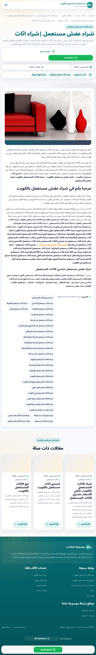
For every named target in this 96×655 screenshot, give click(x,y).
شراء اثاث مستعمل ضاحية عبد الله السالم (37, 348)
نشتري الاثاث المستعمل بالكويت (83, 580)
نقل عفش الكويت (40, 580)
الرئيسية (91, 15)
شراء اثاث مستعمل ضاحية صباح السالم (38, 337)
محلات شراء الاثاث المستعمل (19, 421)
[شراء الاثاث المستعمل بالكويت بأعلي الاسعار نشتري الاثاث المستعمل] (79, 463)
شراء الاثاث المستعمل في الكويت (40, 393)
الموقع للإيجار (69, 57)
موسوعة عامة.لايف (87, 610)
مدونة (92, 590)
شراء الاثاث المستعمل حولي (42, 387)
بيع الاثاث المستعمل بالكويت (22, 487)
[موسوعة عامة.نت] (89, 547)
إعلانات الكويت (66, 15)
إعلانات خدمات (80, 15)
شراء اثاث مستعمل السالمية (42, 314)
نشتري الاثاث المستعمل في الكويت (53, 245)
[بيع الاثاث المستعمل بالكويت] (16, 463)
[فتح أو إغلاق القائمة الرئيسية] (6, 5)
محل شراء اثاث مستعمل (44, 421)
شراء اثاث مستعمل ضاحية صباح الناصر (38, 342)
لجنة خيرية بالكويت (39, 575)
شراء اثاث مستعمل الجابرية (17, 303)
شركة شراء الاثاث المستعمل (19, 415)
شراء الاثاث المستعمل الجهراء (42, 359)
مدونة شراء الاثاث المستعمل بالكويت (20, 15)
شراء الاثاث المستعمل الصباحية (41, 365)
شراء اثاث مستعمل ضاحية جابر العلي (39, 331)
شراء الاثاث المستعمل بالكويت (47, 15)
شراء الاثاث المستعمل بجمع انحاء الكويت (38, 382)
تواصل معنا (90, 596)
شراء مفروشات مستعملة (43, 415)
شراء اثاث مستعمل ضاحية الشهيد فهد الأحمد (36, 326)
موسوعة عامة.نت (75, 547)
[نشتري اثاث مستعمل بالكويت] (48, 463)
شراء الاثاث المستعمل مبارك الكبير (40, 398)
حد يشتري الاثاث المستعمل (42, 298)
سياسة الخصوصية (19, 627)
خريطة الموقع (6, 627)
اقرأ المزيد (85, 524)
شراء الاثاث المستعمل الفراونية (41, 370)
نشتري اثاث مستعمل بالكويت (48, 485)
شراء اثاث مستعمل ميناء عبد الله (40, 354)
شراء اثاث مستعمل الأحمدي (42, 303)
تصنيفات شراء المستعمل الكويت (82, 20)
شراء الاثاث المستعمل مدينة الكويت (39, 404)
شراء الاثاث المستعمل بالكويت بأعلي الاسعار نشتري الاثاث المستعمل (81, 491)
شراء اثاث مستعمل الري (19, 309)
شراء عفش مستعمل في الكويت (41, 410)
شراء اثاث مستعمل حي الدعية (41, 320)
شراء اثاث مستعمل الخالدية (42, 309)
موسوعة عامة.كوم (88, 615)
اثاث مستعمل (63, 20)
